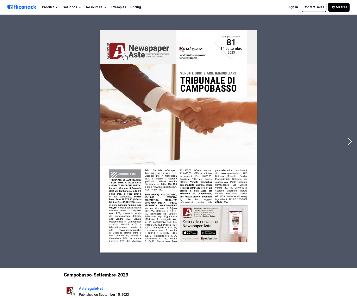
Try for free (338, 7)
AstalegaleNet (91, 288)
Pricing (135, 7)
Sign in (293, 7)
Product (48, 7)
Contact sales (314, 7)
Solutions (70, 7)
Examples (118, 7)
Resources (94, 7)
